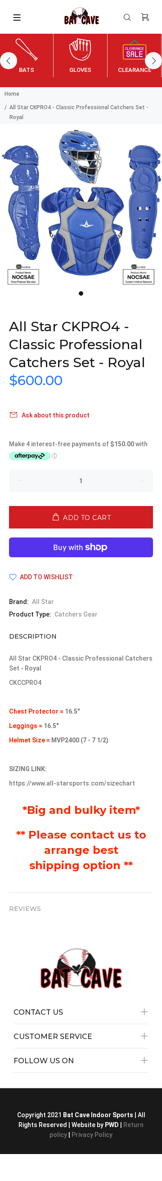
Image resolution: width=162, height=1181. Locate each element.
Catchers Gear (76, 614)
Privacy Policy (92, 1134)
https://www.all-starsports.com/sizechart (72, 783)
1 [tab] (81, 293)
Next (153, 60)
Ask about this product (56, 415)
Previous (8, 60)
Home (11, 94)
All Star (43, 601)
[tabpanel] (81, 205)
